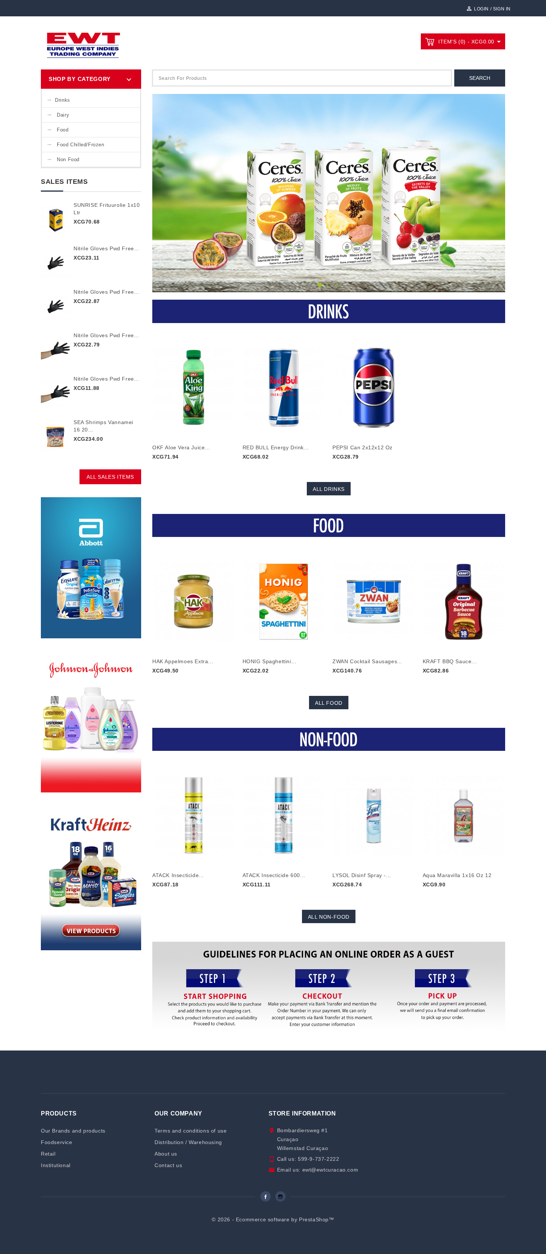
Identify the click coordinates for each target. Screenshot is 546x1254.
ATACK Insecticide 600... (274, 875)
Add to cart (175, 470)
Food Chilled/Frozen (80, 144)
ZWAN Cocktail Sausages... (367, 661)
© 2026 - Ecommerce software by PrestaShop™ (273, 1219)
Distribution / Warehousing (188, 1142)
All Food (328, 703)
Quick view (194, 383)
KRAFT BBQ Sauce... (450, 661)
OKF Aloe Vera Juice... (181, 447)
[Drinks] (328, 311)
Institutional (56, 1165)
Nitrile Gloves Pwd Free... (106, 248)
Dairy (63, 115)
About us (166, 1154)
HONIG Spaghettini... (269, 661)
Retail (48, 1154)
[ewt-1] (328, 193)
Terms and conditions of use (191, 1131)
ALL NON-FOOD (329, 917)
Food (62, 130)
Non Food (68, 159)
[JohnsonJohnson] (91, 718)
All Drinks (329, 489)
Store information (302, 1113)
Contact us (168, 1165)
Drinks (62, 100)
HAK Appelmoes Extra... (182, 661)
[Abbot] (91, 567)
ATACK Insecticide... (178, 875)
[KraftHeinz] (91, 876)
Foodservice (56, 1142)
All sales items (110, 477)
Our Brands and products (73, 1131)
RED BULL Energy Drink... (276, 447)
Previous (164, 193)
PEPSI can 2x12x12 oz (362, 447)
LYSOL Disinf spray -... (361, 875)
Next (493, 193)
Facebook (265, 1196)
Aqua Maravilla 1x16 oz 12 (457, 875)
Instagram (280, 1196)
